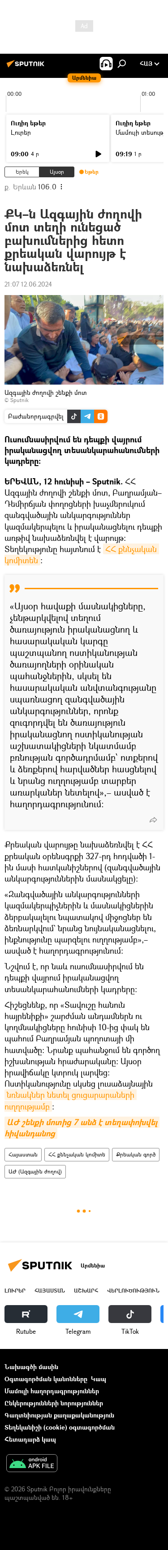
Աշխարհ (86, 1290)
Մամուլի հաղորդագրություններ (51, 1391)
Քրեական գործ (135, 1154)
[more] (153, 820)
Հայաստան (23, 1154)
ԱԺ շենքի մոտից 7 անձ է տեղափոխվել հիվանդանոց (81, 1128)
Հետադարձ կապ (30, 1439)
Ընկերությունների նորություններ (53, 1403)
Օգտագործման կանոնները (45, 1378)
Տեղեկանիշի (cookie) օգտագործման (59, 1427)
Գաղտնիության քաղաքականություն (59, 1415)
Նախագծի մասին (31, 1366)
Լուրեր (21, 132)
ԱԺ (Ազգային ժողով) (35, 1171)
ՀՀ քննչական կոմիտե (76, 1154)
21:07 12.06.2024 (28, 284)
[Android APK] (31, 1464)
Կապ (98, 1378)
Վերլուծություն (133, 1290)
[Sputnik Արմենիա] (26, 67)
